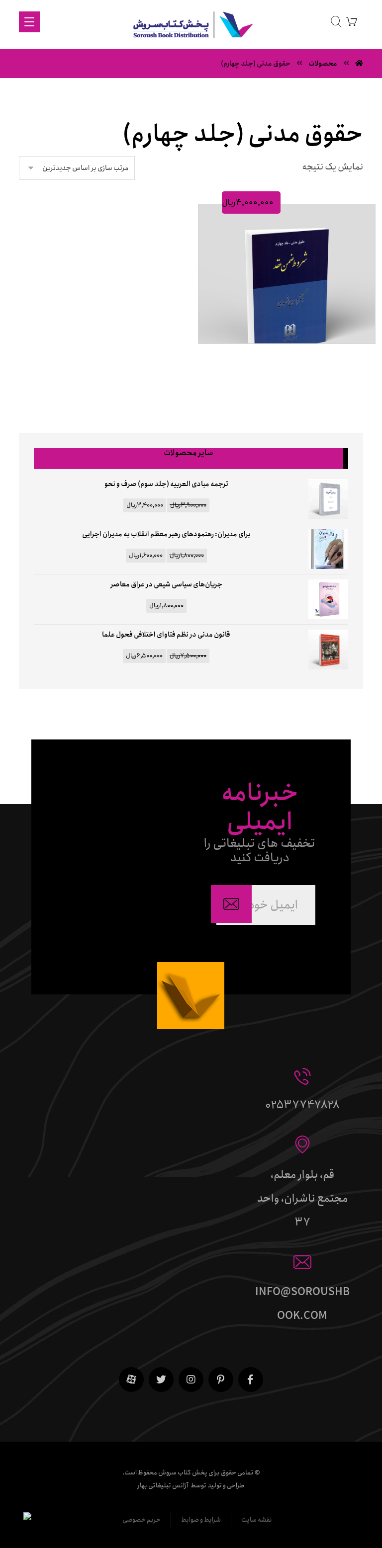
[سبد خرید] (351, 21)
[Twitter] (161, 1379)
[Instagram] (191, 1379)
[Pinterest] (220, 1379)
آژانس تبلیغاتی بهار (163, 1485)
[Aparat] (131, 1379)
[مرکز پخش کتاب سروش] (191, 26)
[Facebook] (250, 1379)
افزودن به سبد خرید (282, 355)
